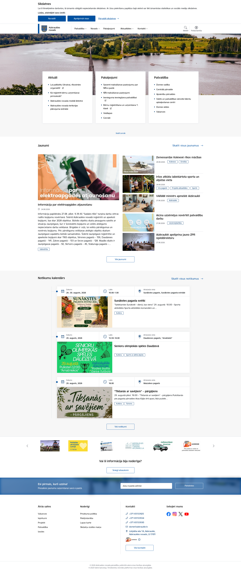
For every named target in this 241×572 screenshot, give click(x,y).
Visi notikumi (120, 426)
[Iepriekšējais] (27, 446)
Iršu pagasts (162, 188)
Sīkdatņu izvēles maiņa (90, 527)
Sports (194, 188)
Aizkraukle (173, 200)
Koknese (172, 162)
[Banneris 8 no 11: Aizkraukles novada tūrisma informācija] (106, 445)
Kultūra (119, 313)
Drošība (184, 162)
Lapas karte (85, 522)
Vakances (42, 513)
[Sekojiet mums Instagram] (175, 514)
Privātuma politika (88, 513)
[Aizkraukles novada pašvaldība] (50, 28)
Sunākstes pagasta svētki (129, 300)
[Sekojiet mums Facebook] (169, 514)
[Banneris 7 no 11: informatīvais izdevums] (78, 445)
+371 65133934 (136, 518)
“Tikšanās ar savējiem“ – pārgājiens (136, 391)
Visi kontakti (139, 547)
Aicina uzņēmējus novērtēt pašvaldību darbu (179, 217)
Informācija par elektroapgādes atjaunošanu (65, 204)
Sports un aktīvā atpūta (134, 355)
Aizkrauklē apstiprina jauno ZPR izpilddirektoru (175, 236)
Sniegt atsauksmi (120, 470)
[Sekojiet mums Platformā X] (181, 514)
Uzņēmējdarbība (175, 223)
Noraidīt (52, 18)
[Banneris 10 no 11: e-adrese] (163, 445)
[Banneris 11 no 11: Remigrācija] (191, 445)
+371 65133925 (136, 513)
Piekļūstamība (86, 518)
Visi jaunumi (120, 259)
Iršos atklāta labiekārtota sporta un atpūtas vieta (177, 178)
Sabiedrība (44, 249)
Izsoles (41, 531)
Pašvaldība (43, 527)
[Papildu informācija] (139, 540)
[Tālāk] (213, 446)
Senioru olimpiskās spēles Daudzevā (136, 346)
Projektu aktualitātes (180, 188)
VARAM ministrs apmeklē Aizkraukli (178, 196)
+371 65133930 (136, 522)
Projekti (41, 522)
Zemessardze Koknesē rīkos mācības (178, 157)
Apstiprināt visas (81, 18)
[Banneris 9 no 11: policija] (134, 445)
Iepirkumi (42, 518)
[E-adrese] (131, 539)
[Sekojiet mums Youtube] (187, 514)
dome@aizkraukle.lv (138, 526)
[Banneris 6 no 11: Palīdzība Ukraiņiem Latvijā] (50, 445)
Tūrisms (129, 404)
